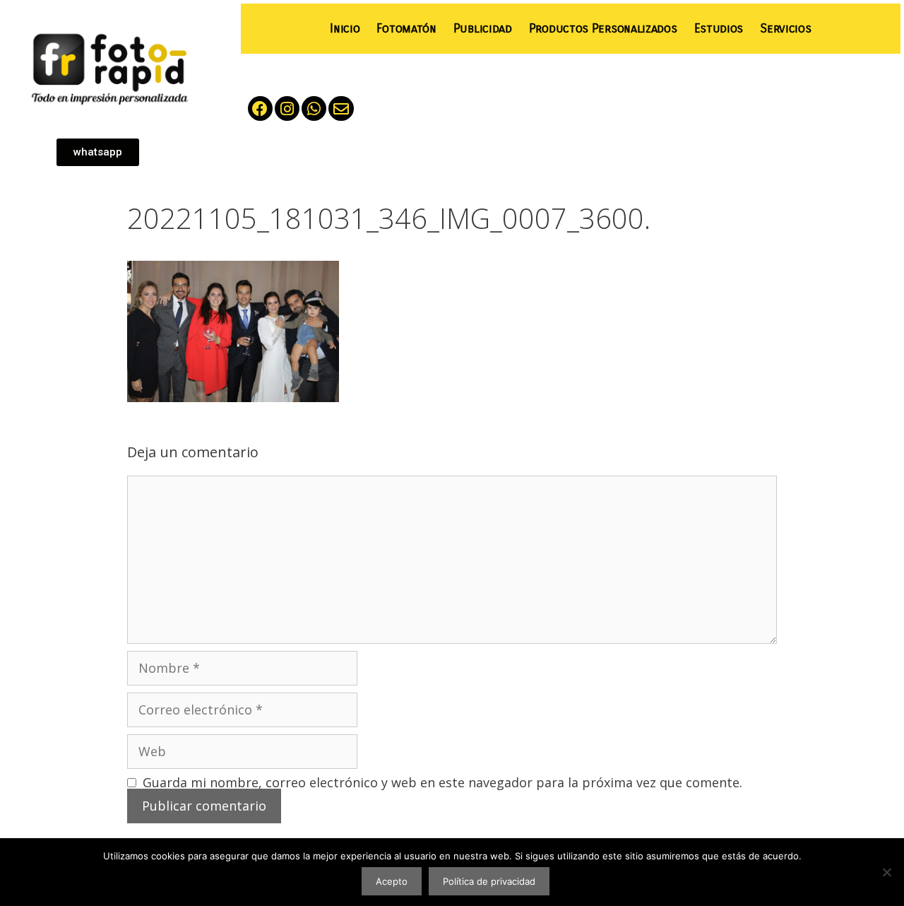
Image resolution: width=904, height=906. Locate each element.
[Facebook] (260, 108)
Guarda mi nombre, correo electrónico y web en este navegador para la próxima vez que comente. (442, 782)
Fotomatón (406, 28)
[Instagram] (287, 108)
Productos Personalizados (603, 28)
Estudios (719, 28)
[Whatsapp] (314, 108)
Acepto (392, 881)
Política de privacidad (489, 881)
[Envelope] (340, 108)
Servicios (785, 28)
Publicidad (482, 28)
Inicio (344, 28)
